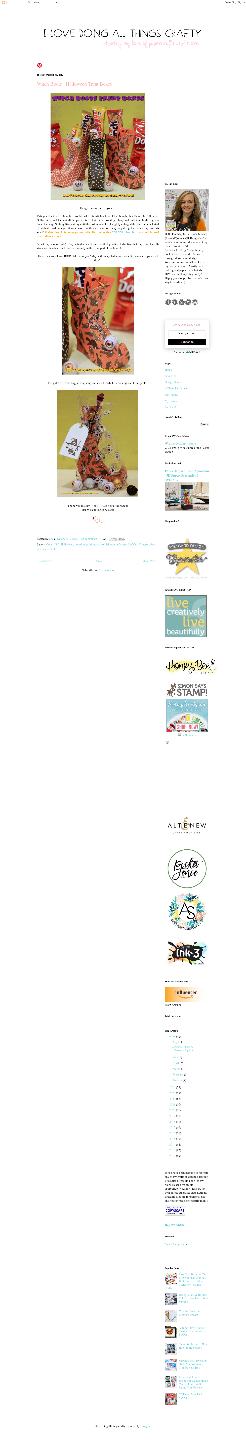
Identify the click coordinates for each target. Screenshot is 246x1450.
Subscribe (187, 342)
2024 (172, 1087)
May (176, 1057)
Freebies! (170, 407)
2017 (172, 1127)
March (177, 1069)
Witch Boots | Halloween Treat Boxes (74, 83)
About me (170, 376)
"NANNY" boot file (124, 232)
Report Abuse (175, 1224)
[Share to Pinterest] (123, 539)
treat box (150, 544)
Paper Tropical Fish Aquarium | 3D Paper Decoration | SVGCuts (187, 475)
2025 (172, 1037)
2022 (172, 1099)
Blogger (145, 1426)
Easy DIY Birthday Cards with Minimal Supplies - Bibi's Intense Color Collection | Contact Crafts (187, 1281)
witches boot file (46, 549)
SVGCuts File (136, 544)
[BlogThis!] (114, 539)
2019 (172, 1116)
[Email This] (110, 539)
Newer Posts (46, 561)
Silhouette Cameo (116, 544)
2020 (172, 1110)
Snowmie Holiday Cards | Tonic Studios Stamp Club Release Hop (193, 1364)
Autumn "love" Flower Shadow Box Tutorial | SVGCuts (192, 1331)
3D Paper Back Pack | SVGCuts (191, 1396)
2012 (172, 1156)
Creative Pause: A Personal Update (183, 1048)
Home (98, 561)
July (175, 1042)
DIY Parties (172, 394)
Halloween (67, 544)
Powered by (179, 352)
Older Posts (149, 561)
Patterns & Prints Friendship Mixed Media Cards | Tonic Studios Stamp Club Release (193, 1382)
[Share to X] (117, 539)
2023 (172, 1093)
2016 (172, 1133)
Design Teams (173, 382)
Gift (57, 544)
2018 (172, 1122)
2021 (172, 1104)
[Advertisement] (187, 124)
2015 (172, 1139)
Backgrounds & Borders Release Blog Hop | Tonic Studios (194, 1298)
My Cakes (171, 401)
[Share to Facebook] (120, 539)
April (176, 1063)
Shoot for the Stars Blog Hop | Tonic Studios (193, 1345)
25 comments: (89, 539)
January (178, 1080)
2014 (172, 1144)
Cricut (50, 544)
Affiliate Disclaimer (176, 388)
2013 (172, 1150)
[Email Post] (103, 539)
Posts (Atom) (106, 570)
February (178, 1074)
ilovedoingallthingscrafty (89, 544)
